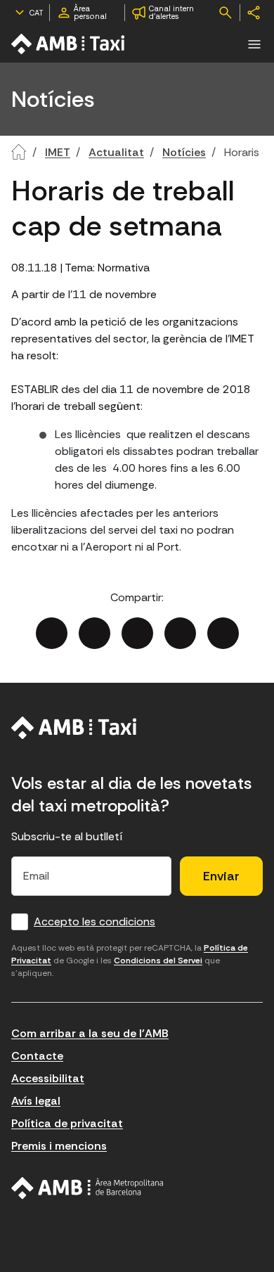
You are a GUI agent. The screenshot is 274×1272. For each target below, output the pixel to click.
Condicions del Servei (158, 960)
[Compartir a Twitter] (94, 633)
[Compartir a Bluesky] (180, 633)
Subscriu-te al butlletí (67, 836)
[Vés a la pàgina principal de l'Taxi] (68, 44)
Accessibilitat (47, 1078)
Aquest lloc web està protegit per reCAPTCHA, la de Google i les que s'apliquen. (129, 960)
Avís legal (35, 1100)
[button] (254, 44)
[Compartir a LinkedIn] (137, 633)
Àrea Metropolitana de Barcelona (87, 1188)
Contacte (37, 1055)
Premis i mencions (59, 1145)
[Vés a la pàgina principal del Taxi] (74, 728)
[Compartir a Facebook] (51, 633)
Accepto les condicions (94, 921)
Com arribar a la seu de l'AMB (90, 1033)
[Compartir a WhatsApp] (223, 633)
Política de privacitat (67, 1123)
